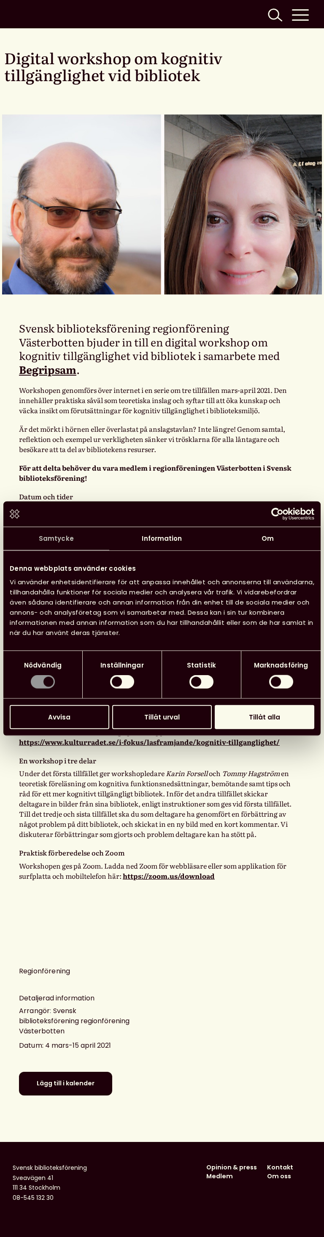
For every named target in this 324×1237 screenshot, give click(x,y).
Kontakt (280, 1167)
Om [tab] (268, 538)
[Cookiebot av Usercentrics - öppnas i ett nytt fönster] (277, 514)
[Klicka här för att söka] (274, 14)
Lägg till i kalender (65, 1083)
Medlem (219, 1176)
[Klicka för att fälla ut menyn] (300, 14)
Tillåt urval (162, 716)
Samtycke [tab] (56, 538)
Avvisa (59, 716)
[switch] (122, 682)
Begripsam (47, 369)
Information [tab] (162, 538)
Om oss (279, 1176)
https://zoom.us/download (169, 876)
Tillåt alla (264, 716)
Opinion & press (231, 1167)
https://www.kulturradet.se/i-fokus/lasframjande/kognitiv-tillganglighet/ (149, 742)
